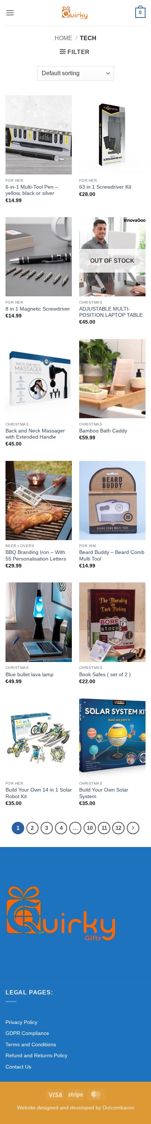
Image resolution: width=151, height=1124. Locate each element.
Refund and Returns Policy (36, 1055)
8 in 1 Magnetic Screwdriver (37, 309)
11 (104, 828)
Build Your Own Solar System (103, 793)
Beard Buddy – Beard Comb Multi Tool (111, 556)
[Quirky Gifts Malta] (75, 13)
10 (90, 828)
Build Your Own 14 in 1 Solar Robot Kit (38, 793)
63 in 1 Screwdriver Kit (105, 187)
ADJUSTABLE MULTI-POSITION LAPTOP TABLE (111, 312)
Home (63, 38)
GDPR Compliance (27, 1033)
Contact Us (18, 1067)
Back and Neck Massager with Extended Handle (35, 434)
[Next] (133, 828)
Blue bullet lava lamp (29, 674)
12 (118, 828)
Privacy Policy (21, 1022)
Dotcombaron (118, 1107)
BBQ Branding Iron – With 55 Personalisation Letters (35, 556)
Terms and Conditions (30, 1044)
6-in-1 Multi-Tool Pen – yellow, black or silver (31, 190)
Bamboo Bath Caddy (103, 431)
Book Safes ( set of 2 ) (105, 674)
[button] (9, 13)
